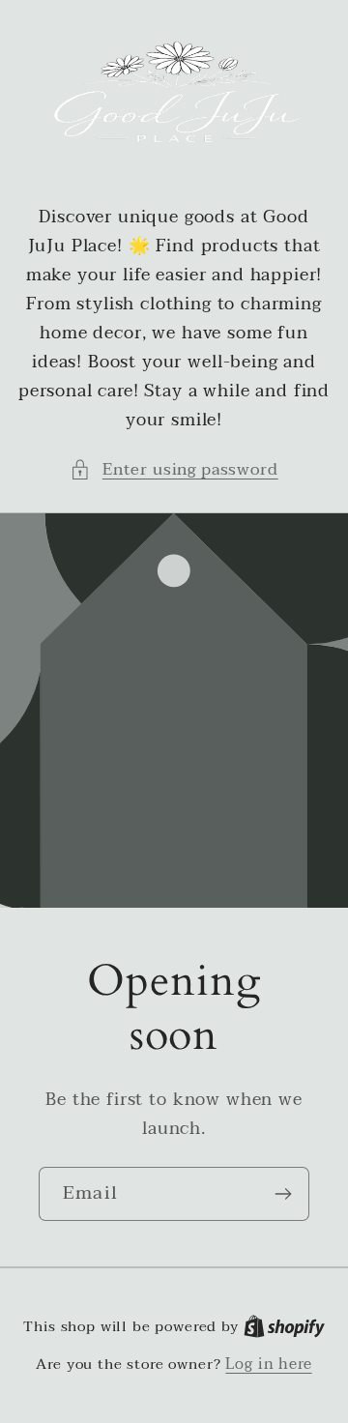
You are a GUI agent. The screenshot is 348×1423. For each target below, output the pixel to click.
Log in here (268, 1364)
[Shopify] (284, 1326)
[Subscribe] (282, 1193)
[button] (173, 469)
